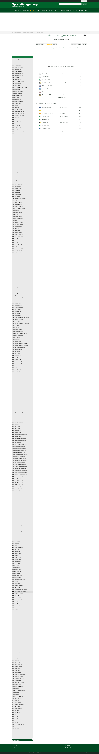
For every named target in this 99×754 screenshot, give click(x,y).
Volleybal (50, 10)
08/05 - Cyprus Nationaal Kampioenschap (19, 295)
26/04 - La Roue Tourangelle (17, 254)
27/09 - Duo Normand (15, 692)
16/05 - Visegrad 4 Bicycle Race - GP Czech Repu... (21, 323)
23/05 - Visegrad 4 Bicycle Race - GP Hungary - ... (20, 343)
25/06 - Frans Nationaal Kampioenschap (19, 458)
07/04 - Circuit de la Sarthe (16, 192)
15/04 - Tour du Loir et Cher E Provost (18, 208)
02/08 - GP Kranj (15, 581)
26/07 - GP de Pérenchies (16, 557)
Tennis (38, 10)
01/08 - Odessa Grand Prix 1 (17, 569)
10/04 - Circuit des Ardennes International (19, 198)
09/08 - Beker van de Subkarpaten (18, 597)
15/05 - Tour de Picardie (16, 321)
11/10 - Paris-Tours (15, 726)
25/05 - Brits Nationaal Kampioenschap (18, 347)
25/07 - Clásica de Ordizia (16, 553)
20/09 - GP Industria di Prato (17, 680)
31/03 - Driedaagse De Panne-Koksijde (18, 172)
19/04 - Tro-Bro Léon (15, 228)
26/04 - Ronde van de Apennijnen (17, 246)
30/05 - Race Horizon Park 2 (17, 361)
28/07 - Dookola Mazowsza (16, 561)
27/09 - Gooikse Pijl (15, 694)
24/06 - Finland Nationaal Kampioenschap (19, 450)
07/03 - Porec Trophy (15, 117)
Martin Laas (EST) (45, 88)
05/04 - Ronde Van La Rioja (16, 188)
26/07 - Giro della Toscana (16, 559)
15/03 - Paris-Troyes (15, 135)
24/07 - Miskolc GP (15, 545)
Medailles (55, 44)
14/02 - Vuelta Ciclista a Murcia (17, 75)
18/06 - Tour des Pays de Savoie (17, 420)
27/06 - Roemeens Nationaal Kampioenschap (19, 498)
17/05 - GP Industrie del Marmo (17, 331)
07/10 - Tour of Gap (15, 710)
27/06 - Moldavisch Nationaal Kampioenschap (19, 502)
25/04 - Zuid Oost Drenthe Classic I (18, 244)
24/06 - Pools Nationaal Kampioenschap (18, 446)
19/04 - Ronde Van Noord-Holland (17, 234)
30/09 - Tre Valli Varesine (16, 698)
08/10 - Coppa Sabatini (16, 718)
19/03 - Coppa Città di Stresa (17, 145)
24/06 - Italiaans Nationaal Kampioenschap (19, 448)
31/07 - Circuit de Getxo (16, 567)
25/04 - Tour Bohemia (15, 242)
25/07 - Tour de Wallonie (16, 549)
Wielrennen (32, 10)
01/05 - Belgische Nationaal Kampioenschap (19, 264)
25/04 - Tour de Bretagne (16, 240)
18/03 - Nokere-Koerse (16, 139)
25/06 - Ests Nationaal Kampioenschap (18, 462)
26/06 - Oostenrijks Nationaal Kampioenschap (19, 476)
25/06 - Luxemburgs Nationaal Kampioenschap (20, 454)
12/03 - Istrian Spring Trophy (17, 125)
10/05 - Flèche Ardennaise (16, 309)
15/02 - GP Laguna (15, 77)
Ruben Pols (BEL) (45, 122)
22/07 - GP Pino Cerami (16, 541)
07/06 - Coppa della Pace (16, 381)
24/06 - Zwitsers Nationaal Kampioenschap (19, 440)
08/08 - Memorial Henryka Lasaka (18, 595)
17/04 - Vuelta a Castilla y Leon (17, 218)
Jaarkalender (24, 1)
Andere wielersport (16, 740)
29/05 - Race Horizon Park (16, 355)
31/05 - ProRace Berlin (16, 367)
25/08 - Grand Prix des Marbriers (17, 621)
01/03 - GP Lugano (15, 97)
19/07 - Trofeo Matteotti (16, 537)
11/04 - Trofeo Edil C (15, 200)
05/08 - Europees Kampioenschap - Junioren (19, 589)
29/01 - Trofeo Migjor (15, 59)
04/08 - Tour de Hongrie (16, 587)
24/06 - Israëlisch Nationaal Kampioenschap (19, 444)
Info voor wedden (16, 1)
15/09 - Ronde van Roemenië (17, 666)
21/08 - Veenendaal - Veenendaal (17, 613)
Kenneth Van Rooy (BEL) (46, 82)
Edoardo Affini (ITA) (45, 119)
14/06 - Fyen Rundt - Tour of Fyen (18, 412)
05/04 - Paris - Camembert (16, 186)
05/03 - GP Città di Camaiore (17, 109)
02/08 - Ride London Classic (17, 575)
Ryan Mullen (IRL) (45, 116)
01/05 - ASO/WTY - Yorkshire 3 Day (18, 260)
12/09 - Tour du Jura (15, 656)
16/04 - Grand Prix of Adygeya (17, 216)
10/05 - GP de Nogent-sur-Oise (17, 307)
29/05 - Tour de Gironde (16, 353)
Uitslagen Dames (40, 44)
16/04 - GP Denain (15, 214)
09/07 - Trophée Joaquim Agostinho (18, 531)
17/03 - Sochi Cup (15, 137)
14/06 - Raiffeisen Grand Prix (17, 410)
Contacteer (15, 747)
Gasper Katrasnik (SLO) (46, 91)
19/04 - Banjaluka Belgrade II (17, 232)
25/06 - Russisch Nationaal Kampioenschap (19, 460)
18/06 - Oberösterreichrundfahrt (17, 422)
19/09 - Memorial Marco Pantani (17, 676)
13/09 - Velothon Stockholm (16, 660)
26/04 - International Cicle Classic (17, 250)
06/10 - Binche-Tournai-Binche (17, 708)
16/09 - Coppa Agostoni (16, 668)
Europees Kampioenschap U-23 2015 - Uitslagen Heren (33, 32)
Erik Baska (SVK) (45, 73)
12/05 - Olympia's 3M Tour (16, 311)
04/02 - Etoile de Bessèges (16, 69)
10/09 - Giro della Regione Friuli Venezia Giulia (19, 652)
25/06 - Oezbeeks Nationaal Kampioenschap (19, 466)
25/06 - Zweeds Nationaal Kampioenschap (19, 464)
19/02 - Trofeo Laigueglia (16, 85)
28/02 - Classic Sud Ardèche (17, 93)
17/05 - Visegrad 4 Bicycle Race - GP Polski (19, 333)
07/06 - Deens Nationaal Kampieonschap (19, 383)
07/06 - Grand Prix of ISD (16, 379)
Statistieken (74, 44)
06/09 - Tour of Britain (15, 648)
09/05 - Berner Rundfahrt (16, 299)
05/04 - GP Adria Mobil (16, 190)
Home (15, 10)
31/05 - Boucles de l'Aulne (16, 365)
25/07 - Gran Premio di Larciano (17, 547)
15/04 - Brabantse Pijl (15, 210)
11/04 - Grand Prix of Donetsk (17, 202)
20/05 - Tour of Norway (16, 337)
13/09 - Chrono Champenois (17, 664)
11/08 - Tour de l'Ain (15, 601)
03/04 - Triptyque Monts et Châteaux (18, 180)
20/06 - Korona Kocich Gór (16, 430)
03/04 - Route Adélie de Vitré (17, 178)
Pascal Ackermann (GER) (46, 94)
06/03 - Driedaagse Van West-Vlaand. (18, 111)
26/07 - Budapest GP (15, 555)
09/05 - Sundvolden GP (16, 301)
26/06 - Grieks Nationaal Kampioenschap (19, 480)
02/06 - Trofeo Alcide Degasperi (17, 371)
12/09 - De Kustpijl (15, 658)
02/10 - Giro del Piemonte (16, 702)
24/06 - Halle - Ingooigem (16, 442)
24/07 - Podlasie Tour (15, 543)
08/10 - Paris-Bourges (16, 720)
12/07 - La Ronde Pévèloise (16, 533)
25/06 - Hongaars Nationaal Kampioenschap (19, 470)
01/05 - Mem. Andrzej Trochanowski (18, 262)
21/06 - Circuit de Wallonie (16, 436)
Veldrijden (25, 10)
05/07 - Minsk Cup (15, 529)
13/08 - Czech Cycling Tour (16, 603)
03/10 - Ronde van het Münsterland (18, 704)
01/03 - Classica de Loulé (16, 99)
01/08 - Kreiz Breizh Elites (16, 571)
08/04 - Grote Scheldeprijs (16, 194)
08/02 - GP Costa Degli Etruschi (17, 71)
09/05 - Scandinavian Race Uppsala (18, 297)
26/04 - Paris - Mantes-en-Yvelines (18, 248)
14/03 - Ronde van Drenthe (16, 127)
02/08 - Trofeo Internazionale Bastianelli (18, 579)
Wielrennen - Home (16, 54)
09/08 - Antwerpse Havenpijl (16, 599)
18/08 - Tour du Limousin (16, 607)
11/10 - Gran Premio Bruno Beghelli (18, 724)
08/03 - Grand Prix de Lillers (17, 121)
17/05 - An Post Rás (15, 327)
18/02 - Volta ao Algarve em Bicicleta (18, 81)
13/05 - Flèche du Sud (16, 313)
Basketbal (44, 10)
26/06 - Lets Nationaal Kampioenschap (18, 490)
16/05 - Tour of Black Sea (16, 325)
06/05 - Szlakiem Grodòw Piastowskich (18, 291)
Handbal (62, 10)
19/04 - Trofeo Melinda (16, 230)
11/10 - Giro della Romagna (16, 728)
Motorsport (68, 10)
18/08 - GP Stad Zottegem (16, 609)
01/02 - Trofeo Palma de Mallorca (17, 67)
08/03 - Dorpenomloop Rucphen (17, 123)
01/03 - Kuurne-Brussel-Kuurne (17, 101)
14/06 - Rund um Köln (15, 416)
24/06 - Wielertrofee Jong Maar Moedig (18, 452)
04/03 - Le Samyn (15, 105)
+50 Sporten (81, 10)
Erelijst (79, 44)
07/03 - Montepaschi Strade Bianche (18, 115)
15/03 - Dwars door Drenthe (17, 129)
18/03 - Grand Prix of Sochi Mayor (18, 141)
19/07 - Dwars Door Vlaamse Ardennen (18, 539)
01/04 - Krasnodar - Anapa (16, 174)
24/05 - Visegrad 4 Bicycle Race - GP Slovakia (20, 345)
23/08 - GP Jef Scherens (16, 617)
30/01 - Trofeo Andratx (16, 61)
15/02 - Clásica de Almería (16, 79)
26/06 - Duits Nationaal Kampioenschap (18, 496)
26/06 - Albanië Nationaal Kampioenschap (19, 482)
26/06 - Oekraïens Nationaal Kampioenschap (19, 494)
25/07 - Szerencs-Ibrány (16, 551)
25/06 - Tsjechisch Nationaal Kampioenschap (19, 474)
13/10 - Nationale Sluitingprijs (17, 730)
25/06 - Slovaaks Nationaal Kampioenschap (19, 472)
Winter (74, 10)
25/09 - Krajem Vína (15, 688)
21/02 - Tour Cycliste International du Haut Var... (20, 87)
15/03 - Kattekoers (15, 133)
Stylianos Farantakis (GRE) (47, 85)
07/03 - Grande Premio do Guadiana (18, 113)
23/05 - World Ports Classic (16, 341)
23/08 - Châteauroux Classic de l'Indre (18, 619)
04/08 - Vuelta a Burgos (16, 583)
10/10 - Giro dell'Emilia (16, 722)
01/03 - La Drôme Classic (16, 103)
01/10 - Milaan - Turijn (15, 700)
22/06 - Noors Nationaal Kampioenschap (19, 438)
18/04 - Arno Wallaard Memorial (17, 224)
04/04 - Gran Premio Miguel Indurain (18, 182)
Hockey (56, 10)
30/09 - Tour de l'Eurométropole (17, 696)
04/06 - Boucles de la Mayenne (17, 375)
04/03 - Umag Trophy (15, 107)
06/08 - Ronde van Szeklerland (17, 593)
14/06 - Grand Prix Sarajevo (17, 414)
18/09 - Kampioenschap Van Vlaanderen (18, 674)
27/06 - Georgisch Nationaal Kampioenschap (19, 500)
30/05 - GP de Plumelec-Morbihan (17, 359)
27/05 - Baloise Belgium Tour (17, 349)
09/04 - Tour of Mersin (16, 196)
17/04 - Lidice (14, 220)
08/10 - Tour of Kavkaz (16, 716)
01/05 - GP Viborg (15, 258)
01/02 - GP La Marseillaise (16, 65)
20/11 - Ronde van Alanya (16, 736)
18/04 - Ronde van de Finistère (17, 222)
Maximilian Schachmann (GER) (47, 113)
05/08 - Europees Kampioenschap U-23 (19, 591)
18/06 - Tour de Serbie (16, 428)
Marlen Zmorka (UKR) (46, 110)
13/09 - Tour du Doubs (16, 662)
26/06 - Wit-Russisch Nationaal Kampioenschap (20, 484)
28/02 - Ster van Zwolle (16, 89)
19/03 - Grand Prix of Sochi (16, 143)
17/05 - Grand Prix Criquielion (17, 329)
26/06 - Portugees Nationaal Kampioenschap (19, 488)
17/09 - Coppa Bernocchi (16, 672)
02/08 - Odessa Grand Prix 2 (17, 577)
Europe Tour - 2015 (16, 57)
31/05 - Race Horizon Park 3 (17, 363)
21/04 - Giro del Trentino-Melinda (17, 236)
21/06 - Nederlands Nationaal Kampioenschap (19, 434)
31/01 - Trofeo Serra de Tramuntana (18, 63)
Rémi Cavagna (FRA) (46, 128)
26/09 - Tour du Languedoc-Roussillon (18, 690)
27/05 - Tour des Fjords (16, 351)
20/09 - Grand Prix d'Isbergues (17, 684)
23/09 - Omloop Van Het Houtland (17, 686)
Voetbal (19, 10)
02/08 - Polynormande (16, 573)
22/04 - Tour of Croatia (16, 238)
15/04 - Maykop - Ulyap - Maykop (17, 212)
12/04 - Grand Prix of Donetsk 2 (17, 206)
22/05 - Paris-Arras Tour (16, 339)
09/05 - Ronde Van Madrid (16, 303)
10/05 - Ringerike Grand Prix (17, 305)
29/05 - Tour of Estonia (16, 357)
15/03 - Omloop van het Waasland (18, 131)
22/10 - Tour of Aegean (16, 734)
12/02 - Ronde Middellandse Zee (17, 73)
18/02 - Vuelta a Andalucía (16, 83)
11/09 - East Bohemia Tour (16, 654)
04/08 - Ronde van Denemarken (17, 585)
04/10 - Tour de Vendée (16, 706)
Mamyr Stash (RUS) (45, 76)
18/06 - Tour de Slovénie (16, 426)
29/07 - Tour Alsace (15, 565)
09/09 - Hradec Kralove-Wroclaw (17, 650)
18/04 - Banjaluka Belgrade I (17, 226)
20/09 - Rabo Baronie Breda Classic (18, 682)
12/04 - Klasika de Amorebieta (17, 204)
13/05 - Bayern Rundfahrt (16, 315)
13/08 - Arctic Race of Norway (17, 605)
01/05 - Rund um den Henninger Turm (18, 256)
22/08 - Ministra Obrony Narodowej (18, 615)
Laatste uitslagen (32, 1)
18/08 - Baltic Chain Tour (16, 611)
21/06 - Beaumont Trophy (16, 432)
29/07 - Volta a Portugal (16, 563)
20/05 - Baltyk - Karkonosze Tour (17, 335)
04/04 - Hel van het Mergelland (17, 184)
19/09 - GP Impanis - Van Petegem (18, 678)
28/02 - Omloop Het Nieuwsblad (17, 91)
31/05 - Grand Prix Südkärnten (17, 369)
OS (86, 10)
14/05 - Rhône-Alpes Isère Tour (17, 319)
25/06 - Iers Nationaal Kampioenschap (18, 456)
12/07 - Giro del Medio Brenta (17, 535)
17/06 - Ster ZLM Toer (16, 418)
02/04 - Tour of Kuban (15, 176)
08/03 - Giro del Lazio (15, 119)
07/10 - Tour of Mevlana (16, 712)
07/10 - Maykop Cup (15, 714)
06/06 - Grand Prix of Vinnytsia (17, 377)
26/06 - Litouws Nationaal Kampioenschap (19, 486)
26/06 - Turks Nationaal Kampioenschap (19, 478)
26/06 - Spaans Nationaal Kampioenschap (19, 492)
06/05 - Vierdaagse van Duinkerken (18, 293)
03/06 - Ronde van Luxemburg (17, 373)
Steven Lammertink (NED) (47, 107)
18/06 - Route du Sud (15, 424)
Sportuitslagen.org (17, 4)
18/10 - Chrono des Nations (16, 732)
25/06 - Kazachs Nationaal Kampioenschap (19, 468)
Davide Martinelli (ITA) (46, 79)
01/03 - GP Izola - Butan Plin (17, 95)
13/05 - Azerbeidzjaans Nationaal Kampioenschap (20, 317)
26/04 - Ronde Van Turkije (16, 252)
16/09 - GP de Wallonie (16, 670)
